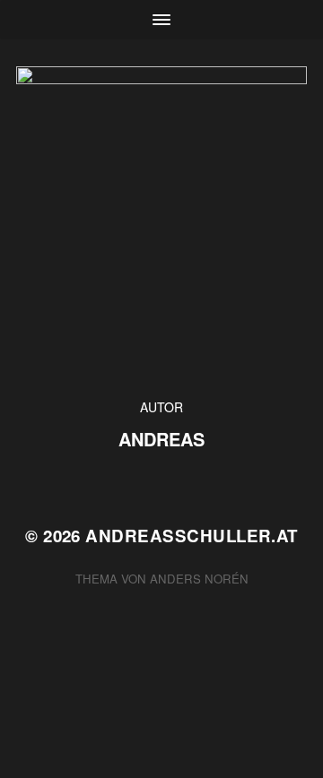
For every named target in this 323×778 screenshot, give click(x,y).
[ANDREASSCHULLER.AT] (161, 218)
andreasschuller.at (191, 535)
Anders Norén (199, 578)
